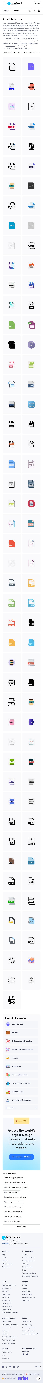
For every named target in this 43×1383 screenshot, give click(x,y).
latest (36, 43)
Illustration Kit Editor (9, 1285)
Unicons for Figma (28, 1297)
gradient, (35, 26)
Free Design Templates (30, 1276)
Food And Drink (18, 1092)
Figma (24, 1285)
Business (15, 1032)
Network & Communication (22, 1049)
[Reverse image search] (29, 11)
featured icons (10, 46)
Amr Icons (7, 52)
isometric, (6, 28)
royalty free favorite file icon (16, 1197)
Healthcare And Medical (21, 1083)
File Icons (17, 52)
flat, (23, 26)
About (4, 1258)
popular (30, 43)
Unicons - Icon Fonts (29, 1273)
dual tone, (28, 26)
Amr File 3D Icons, (9, 48)
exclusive (24, 43)
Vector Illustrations (28, 1261)
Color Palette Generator (10, 1313)
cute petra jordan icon (13, 1216)
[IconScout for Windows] (27, 1355)
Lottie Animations (28, 1258)
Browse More (11, 1108)
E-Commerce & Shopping (22, 1041)
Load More (21, 1227)
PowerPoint (26, 1291)
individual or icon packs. (22, 38)
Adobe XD (25, 1300)
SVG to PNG (6, 1297)
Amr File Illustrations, (22, 48)
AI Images (25, 1264)
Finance (15, 1058)
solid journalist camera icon (15, 1182)
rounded (12, 28)
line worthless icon (12, 1192)
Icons (24, 1270)
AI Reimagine (6, 1300)
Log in (37, 3)
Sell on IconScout (7, 1264)
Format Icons (28, 52)
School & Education (19, 1075)
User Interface (17, 1024)
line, (5, 26)
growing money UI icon (14, 1202)
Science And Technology (21, 1100)
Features (5, 1261)
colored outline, (12, 26)
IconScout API (6, 1303)
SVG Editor (5, 1291)
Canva (24, 1288)
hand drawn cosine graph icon (16, 1187)
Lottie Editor (6, 1294)
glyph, (20, 26)
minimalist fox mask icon (14, 1212)
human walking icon (13, 1221)
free (17, 23)
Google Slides (27, 1294)
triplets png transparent (14, 1178)
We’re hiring (6, 1267)
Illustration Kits (27, 1267)
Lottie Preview (6, 1310)
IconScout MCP (7, 1306)
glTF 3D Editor (6, 1288)
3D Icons (25, 1255)
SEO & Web (16, 1066)
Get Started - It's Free (21, 1157)
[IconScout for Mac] (23, 1355)
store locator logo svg (13, 1207)
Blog (3, 1255)
